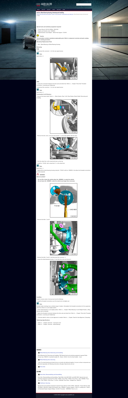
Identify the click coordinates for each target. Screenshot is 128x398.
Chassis (53, 14)
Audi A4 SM (48, 9)
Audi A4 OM (43, 9)
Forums (53, 9)
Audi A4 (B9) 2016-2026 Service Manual (44, 14)
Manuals (38, 9)
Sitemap (64, 9)
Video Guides (59, 9)
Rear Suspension (58, 14)
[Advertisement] (64, 21)
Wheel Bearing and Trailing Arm (67, 14)
